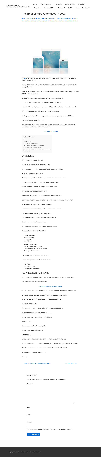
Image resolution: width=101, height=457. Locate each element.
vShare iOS (58, 4)
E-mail (28, 414)
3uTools (60, 8)
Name (28, 407)
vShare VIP (81, 4)
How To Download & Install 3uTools (33, 147)
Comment (30, 384)
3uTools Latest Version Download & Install (50, 286)
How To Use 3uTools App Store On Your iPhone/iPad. (37, 149)
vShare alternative (57, 21)
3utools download (35, 21)
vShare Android (70, 4)
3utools (27, 21)
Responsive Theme (36, 452)
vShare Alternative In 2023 (57, 18)
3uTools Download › (71, 363)
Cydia (77, 8)
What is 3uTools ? (28, 141)
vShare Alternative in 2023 (70, 21)
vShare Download (13, 5)
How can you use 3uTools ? (31, 143)
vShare (50, 21)
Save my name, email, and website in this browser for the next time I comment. (50, 429)
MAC (69, 8)
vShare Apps (37, 8)
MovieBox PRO (48, 8)
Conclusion (27, 151)
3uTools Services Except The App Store (34, 145)
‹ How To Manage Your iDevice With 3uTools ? (37, 363)
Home (35, 4)
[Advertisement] (50, 34)
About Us (85, 8)
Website (29, 422)
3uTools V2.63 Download (50, 131)
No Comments (69, 18)
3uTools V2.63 (43, 21)
